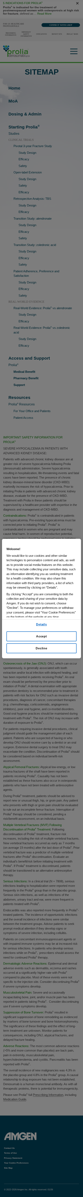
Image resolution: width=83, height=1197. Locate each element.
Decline (41, 648)
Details (41, 624)
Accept (41, 636)
